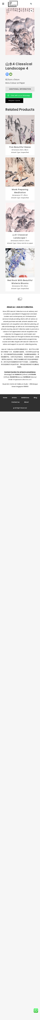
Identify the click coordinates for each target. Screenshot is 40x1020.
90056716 (13, 377)
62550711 (18, 374)
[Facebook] (7, 74)
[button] (3, 4)
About (26, 402)
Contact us (15, 402)
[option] (20, 31)
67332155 (32, 374)
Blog (35, 398)
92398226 (26, 377)
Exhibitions (25, 398)
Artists (14, 398)
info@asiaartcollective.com (22, 380)
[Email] (10, 74)
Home (5, 398)
